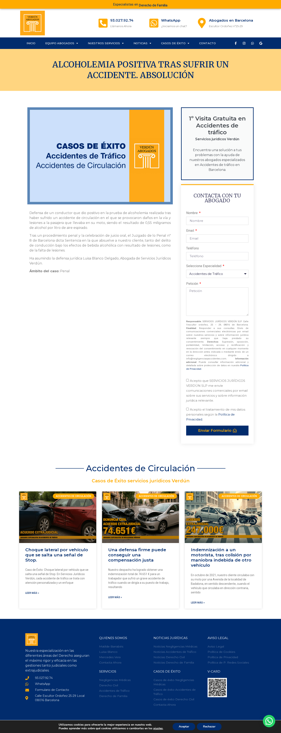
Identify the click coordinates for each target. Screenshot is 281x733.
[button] (269, 721)
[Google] (261, 43)
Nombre (192, 213)
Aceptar (184, 726)
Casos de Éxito (173, 43)
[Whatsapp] (252, 43)
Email (190, 231)
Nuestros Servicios (104, 43)
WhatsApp (170, 20)
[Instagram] (244, 43)
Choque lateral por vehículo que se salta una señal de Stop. (56, 555)
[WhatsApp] (154, 23)
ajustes (158, 728)
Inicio (31, 43)
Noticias (140, 43)
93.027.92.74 (122, 20)
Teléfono (192, 248)
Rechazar (209, 726)
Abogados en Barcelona (231, 20)
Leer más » (32, 593)
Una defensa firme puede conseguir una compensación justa (137, 555)
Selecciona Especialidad (204, 266)
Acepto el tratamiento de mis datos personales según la (215, 414)
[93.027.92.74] (103, 23)
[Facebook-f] (235, 43)
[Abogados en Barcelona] (202, 23)
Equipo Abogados (59, 43)
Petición (192, 284)
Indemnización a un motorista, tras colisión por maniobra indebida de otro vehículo (221, 557)
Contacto (207, 43)
